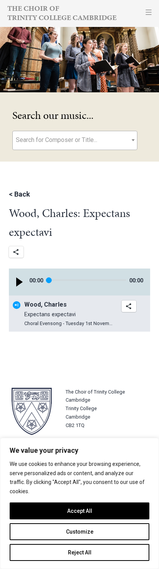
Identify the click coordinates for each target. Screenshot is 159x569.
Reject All (79, 552)
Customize (79, 532)
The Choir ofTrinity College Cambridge (62, 13)
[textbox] (75, 139)
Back (22, 194)
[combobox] (74, 140)
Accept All (79, 511)
